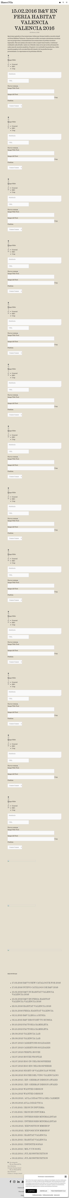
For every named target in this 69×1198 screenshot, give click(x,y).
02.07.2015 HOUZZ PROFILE (27, 1056)
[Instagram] (14, 1182)
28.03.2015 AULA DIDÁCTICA (27, 1103)
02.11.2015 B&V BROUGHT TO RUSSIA (32, 1020)
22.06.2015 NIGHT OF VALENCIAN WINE (33, 1070)
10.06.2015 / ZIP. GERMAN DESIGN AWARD (35, 1079)
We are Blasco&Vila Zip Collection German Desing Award (14, 1166)
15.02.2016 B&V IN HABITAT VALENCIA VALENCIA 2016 (33, 993)
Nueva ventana (13, 86)
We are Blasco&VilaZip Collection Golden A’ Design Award (15, 1171)
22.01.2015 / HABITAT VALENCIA (29, 1135)
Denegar (43, 1191)
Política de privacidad (48, 1195)
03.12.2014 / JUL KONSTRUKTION (30, 1153)
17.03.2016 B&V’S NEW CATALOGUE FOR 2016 (36, 982)
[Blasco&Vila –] (7, 2)
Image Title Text (13, 88)
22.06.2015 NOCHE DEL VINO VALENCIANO (35, 1075)
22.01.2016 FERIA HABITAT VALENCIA (32, 1010)
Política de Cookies (37, 1195)
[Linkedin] (18, 1182)
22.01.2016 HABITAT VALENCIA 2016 (31, 1006)
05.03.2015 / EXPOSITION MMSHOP (31, 1126)
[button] (65, 1176)
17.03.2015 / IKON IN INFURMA (28, 1107)
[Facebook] (10, 1182)
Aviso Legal (57, 1195)
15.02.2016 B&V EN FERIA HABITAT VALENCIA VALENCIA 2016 (31, 1000)
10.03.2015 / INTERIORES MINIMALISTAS (34, 1116)
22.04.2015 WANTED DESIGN (27, 1089)
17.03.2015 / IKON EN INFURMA (28, 1112)
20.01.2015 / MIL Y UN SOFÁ (26, 1149)
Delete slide (8, 55)
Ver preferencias (58, 1191)
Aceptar (31, 1191)
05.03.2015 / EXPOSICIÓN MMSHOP (31, 1130)
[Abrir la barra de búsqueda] (63, 2)
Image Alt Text (13, 94)
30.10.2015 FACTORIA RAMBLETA (30, 1024)
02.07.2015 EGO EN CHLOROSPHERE (32, 1066)
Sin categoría (13, 1162)
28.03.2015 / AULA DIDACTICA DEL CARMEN (35, 1098)
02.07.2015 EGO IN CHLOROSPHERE (31, 1061)
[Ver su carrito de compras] (60, 2)
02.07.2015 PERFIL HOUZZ (26, 1052)
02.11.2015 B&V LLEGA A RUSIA (29, 1015)
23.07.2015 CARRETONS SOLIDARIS (31, 1043)
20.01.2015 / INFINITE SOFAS (27, 1144)
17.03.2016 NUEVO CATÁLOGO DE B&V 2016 (35, 987)
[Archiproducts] (22, 1182)
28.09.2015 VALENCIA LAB (26, 1033)
